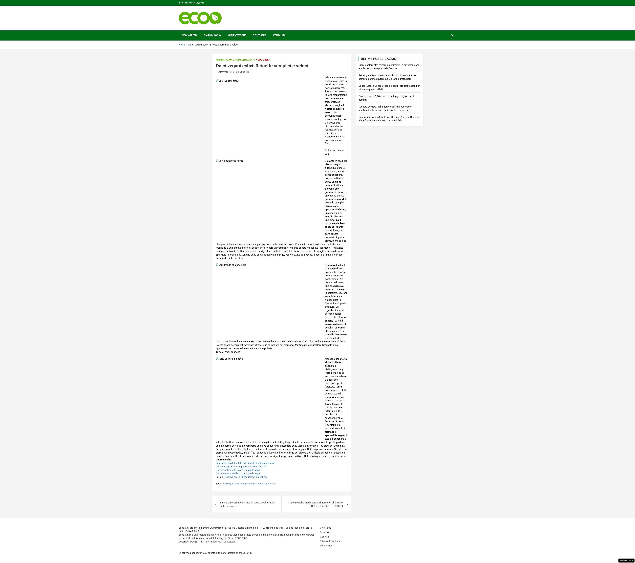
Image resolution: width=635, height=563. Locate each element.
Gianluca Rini (242, 72)
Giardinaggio (212, 35)
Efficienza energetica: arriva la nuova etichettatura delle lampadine (247, 504)
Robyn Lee (230, 477)
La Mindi (242, 477)
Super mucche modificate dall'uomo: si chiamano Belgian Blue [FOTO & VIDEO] (315, 504)
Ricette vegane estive (245, 483)
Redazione (325, 532)
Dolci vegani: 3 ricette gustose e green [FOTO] (241, 466)
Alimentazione (236, 35)
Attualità (279, 35)
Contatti (324, 536)
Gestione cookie (626, 560)
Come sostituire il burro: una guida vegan (238, 473)
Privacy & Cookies (330, 541)
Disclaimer (326, 545)
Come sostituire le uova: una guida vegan (238, 470)
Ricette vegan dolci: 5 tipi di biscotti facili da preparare (246, 463)
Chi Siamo (325, 527)
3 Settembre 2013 (225, 72)
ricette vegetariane (266, 483)
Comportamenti (245, 59)
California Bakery (257, 477)
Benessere (259, 35)
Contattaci (229, 541)
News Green (189, 35)
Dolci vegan (227, 483)
